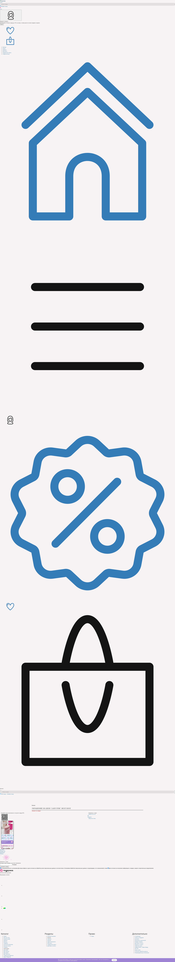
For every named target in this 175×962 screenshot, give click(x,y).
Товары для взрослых (8, 955)
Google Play (2, 851)
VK (88, 815)
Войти (2, 24)
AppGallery (2, 852)
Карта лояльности (52, 941)
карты (52, 944)
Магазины (50, 943)
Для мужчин (6, 951)
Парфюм (6, 943)
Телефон (14, 864)
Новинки (49, 939)
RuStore (2, 853)
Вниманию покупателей (140, 940)
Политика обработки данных (141, 951)
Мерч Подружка (7, 956)
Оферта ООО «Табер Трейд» (141, 947)
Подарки (6, 947)
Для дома (6, 950)
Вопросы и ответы (139, 944)
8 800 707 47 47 (92, 814)
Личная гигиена (7, 945)
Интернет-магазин (52, 936)
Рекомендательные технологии (142, 952)
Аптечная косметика (8, 944)
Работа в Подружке (139, 937)
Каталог (33, 805)
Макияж (5, 940)
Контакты (137, 939)
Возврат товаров (138, 941)
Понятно (114, 960)
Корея (5, 936)
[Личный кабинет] (11, 15)
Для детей (6, 952)
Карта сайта (137, 950)
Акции (92, 936)
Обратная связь (92, 818)
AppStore (2, 849)
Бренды (49, 940)
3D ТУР (136, 948)
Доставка (52, 945)
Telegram (90, 817)
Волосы (5, 941)
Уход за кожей (7, 939)
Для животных (7, 954)
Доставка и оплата (139, 943)
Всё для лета (7, 937)
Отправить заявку (4, 866)
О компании (137, 936)
